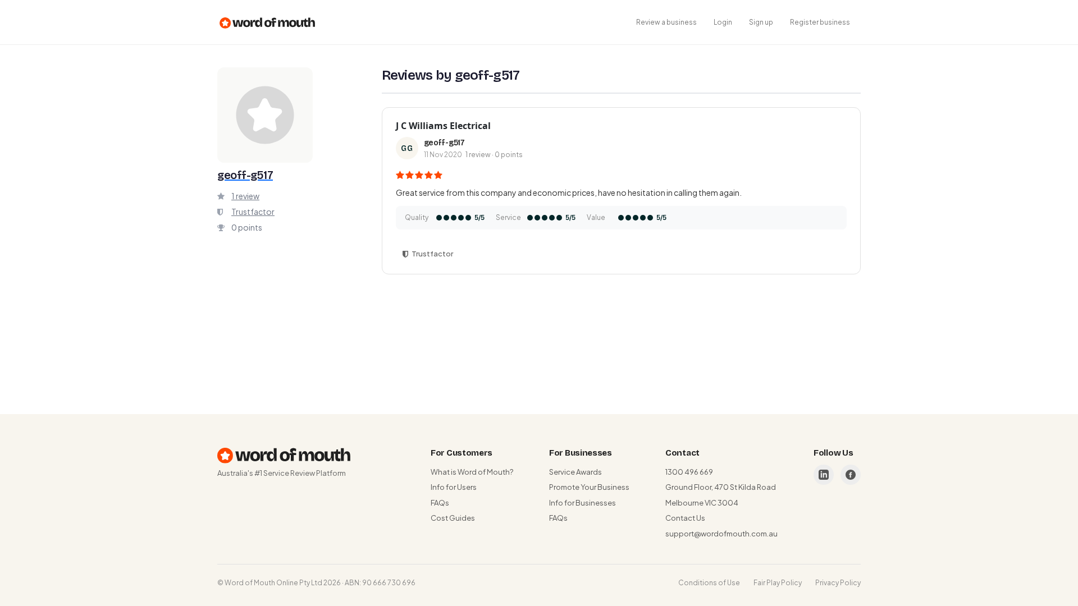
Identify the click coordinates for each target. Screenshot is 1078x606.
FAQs (440, 502)
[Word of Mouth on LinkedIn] (824, 475)
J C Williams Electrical (443, 126)
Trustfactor (253, 211)
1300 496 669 (689, 471)
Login (723, 22)
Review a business (666, 22)
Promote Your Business (589, 487)
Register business (820, 22)
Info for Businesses (582, 502)
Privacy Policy (838, 583)
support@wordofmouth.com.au (721, 533)
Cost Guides (453, 517)
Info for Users (454, 487)
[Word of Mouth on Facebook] (851, 475)
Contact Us (685, 517)
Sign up (761, 22)
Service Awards (575, 471)
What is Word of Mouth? (472, 471)
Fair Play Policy (777, 583)
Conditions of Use (709, 583)
